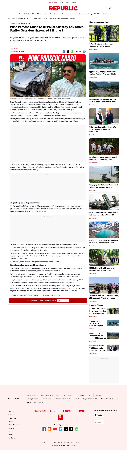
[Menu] (109, 8)
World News (93, 135)
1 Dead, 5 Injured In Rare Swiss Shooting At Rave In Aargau (101, 45)
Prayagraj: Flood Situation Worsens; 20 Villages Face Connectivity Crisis (103, 186)
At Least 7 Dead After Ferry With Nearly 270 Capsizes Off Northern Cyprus (104, 297)
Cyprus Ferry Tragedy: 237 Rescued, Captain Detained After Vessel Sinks (102, 72)
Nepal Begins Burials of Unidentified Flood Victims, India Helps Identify (102, 158)
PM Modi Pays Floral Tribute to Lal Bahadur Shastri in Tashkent (102, 269)
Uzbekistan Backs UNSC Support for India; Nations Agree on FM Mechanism (102, 129)
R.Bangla (67, 2)
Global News (93, 49)
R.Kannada (73, 2)
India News (14, 51)
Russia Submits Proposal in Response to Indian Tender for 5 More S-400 (103, 213)
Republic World (53, 2)
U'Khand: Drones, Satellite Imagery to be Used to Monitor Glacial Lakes (103, 241)
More (104, 14)
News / (10, 18)
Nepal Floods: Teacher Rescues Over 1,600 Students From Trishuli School (102, 100)
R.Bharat (61, 2)
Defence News (93, 218)
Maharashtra (36, 280)
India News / (16, 18)
